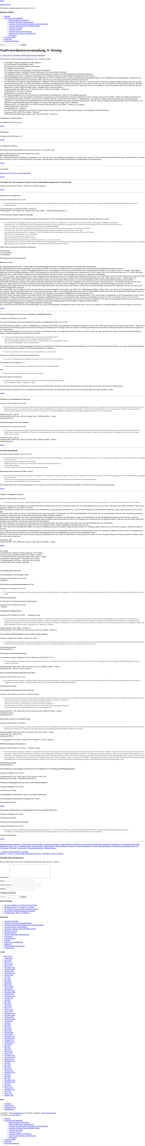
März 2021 (8, 962)
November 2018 (9, 1015)
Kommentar (4, 877)
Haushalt (7, 940)
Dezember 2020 (9, 967)
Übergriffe (12, 848)
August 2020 (8, 975)
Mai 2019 (7, 1004)
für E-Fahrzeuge (76, 844)
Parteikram (7, 944)
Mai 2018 (7, 1027)
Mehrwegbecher (49, 846)
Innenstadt (106, 844)
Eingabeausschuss (10, 932)
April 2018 (8, 1028)
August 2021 (8, 958)
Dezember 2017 (9, 1036)
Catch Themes (16, 1115)
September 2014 (9, 1082)
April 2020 (8, 983)
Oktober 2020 (9, 971)
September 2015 (9, 1072)
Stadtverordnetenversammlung (18, 20)
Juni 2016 (7, 1065)
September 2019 (9, 996)
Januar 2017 (8, 1053)
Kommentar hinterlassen (37, 55)
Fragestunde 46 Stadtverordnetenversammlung (19, 911)
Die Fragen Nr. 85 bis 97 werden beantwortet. (15, 173)
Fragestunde (12, 35)
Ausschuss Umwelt (14, 30)
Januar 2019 (8, 1011)
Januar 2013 (8, 1093)
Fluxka (26, 55)
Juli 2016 (7, 1063)
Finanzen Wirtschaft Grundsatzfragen (20, 22)
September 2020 (9, 973)
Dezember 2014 (9, 1080)
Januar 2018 (8, 1034)
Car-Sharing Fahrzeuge (51, 844)
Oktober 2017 (9, 1040)
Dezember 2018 (9, 1013)
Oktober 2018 (9, 1017)
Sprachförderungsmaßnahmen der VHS (125, 846)
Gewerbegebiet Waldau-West (92, 844)
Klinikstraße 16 (116, 844)
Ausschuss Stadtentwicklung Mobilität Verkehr (24, 26)
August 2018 (8, 1021)
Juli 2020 (7, 977)
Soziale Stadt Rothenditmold (101, 846)
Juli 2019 (7, 1000)
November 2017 (9, 1038)
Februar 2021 (8, 964)
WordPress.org (9, 1109)
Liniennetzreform (37, 846)
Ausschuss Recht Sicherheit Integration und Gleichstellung (28, 24)
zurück (2, 126)
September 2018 (9, 1019)
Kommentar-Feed (10, 1107)
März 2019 (8, 1007)
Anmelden (7, 1104)
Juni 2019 (7, 1002)
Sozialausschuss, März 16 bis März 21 (17, 913)
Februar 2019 (8, 1009)
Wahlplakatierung (50, 848)
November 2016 (9, 1057)
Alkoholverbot (27, 844)
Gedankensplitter (10, 37)
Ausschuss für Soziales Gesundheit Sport (22, 33)
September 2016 (9, 1061)
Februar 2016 (8, 1070)
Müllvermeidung (61, 846)
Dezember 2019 (9, 990)
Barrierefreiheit (37, 844)
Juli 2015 (7, 1074)
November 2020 (9, 969)
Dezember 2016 (9, 1055)
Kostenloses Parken (6, 846)
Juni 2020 (7, 979)
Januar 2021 (8, 966)
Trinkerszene (4, 848)
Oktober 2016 (9, 1059)
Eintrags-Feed (9, 1105)
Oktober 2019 (9, 994)
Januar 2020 (8, 988)
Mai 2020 (7, 981)
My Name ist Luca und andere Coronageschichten (21, 909)
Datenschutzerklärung (11, 41)
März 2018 (8, 1030)
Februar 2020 (8, 987)
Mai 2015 (7, 1078)
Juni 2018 (7, 1025)
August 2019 (8, 998)
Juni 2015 (7, 1076)
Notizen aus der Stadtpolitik (13, 18)
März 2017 (8, 1049)
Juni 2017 (7, 1046)
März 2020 (8, 985)
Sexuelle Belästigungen (83, 846)
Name (2, 881)
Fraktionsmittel (65, 844)
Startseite (7, 16)
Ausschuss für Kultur (15, 28)
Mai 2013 (7, 1091)
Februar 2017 (8, 1051)
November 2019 (9, 992)
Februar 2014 (8, 1088)
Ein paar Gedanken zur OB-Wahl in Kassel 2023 (20, 905)
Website (2, 889)
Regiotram (71, 846)
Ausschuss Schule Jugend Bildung (20, 31)
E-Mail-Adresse (6, 885)
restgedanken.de (5, 4)
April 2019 (8, 1006)
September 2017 (9, 1042)
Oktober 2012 (9, 1095)
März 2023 (8, 956)
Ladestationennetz (25, 846)
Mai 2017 (7, 1048)
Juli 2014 (7, 1084)
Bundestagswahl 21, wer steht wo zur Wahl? (19, 907)
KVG (16, 846)
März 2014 (8, 1086)
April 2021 (8, 960)
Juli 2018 (7, 1023)
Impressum (8, 39)
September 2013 (9, 1089)
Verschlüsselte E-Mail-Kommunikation (30, 848)
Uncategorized (9, 948)
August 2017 (8, 1044)
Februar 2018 (8, 1032)
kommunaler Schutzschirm (131, 844)
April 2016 (8, 1069)
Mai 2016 (7, 1067)
